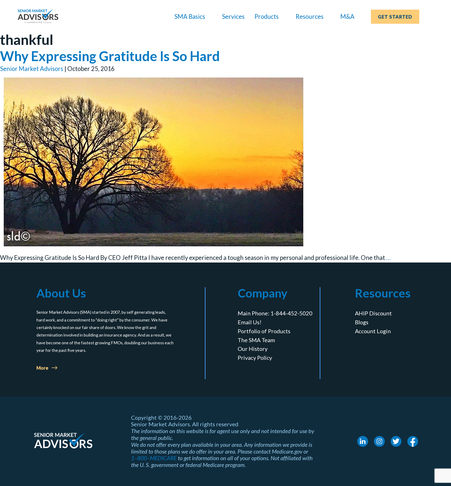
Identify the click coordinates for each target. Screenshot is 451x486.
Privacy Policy (255, 357)
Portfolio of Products (264, 331)
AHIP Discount (373, 313)
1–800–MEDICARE (154, 458)
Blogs (361, 322)
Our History (253, 348)
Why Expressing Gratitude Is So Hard (110, 56)
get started (395, 17)
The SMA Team (256, 340)
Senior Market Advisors (31, 68)
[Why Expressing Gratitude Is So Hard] (153, 162)
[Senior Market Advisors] (38, 16)
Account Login (373, 331)
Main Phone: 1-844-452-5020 (275, 313)
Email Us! (249, 322)
